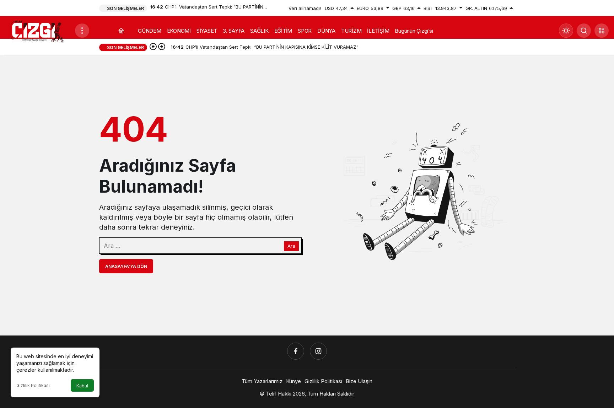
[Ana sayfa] (121, 31)
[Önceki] (153, 47)
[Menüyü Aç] (82, 30)
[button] (601, 30)
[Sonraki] (161, 47)
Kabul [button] (82, 385)
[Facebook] (295, 351)
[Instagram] (318, 351)
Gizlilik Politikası (33, 385)
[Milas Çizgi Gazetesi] (37, 30)
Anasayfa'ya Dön (126, 266)
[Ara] (584, 30)
